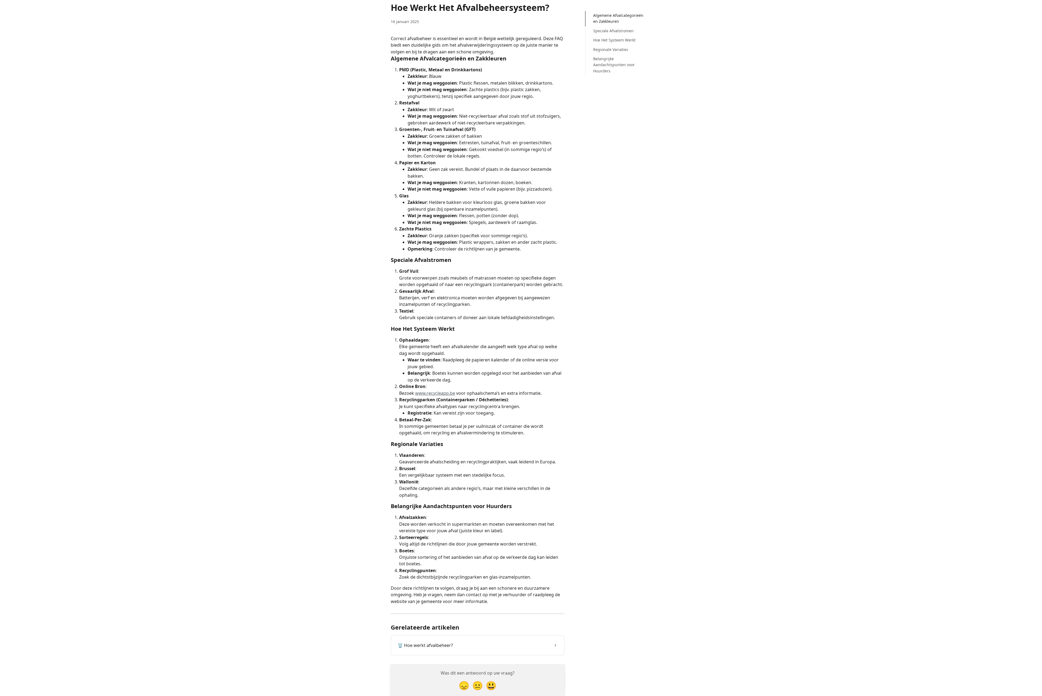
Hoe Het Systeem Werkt (614, 40)
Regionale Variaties (610, 49)
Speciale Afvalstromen (613, 30)
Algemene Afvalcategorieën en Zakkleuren (618, 18)
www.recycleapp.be (435, 393)
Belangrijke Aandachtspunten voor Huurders (614, 64)
